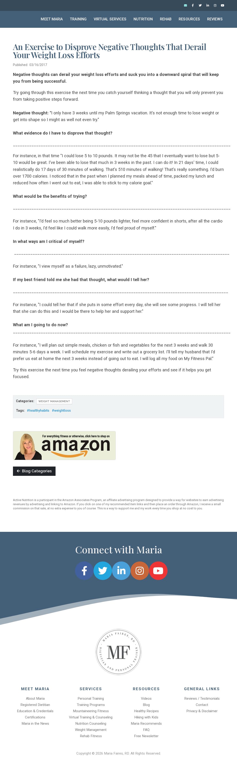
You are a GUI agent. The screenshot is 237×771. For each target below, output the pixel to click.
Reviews (215, 19)
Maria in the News (35, 723)
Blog (146, 705)
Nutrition (143, 19)
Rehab (166, 19)
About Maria (35, 698)
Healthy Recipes (146, 711)
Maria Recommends (146, 723)
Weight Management (54, 401)
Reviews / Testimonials (202, 698)
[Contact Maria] (185, 5)
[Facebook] (193, 5)
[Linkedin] (207, 5)
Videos (146, 698)
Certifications (35, 717)
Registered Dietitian (35, 705)
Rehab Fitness (91, 736)
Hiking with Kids (146, 717)
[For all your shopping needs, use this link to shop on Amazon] (64, 445)
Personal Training (91, 698)
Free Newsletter (146, 736)
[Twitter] (200, 5)
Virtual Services (110, 19)
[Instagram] (215, 5)
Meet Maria (52, 19)
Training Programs (91, 705)
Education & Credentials (35, 711)
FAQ (146, 730)
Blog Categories (36, 471)
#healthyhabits (38, 410)
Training (78, 19)
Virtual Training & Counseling (90, 717)
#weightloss (61, 410)
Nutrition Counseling (90, 723)
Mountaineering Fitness (91, 711)
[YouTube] (222, 5)
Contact (202, 705)
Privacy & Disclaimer (202, 711)
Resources (189, 19)
